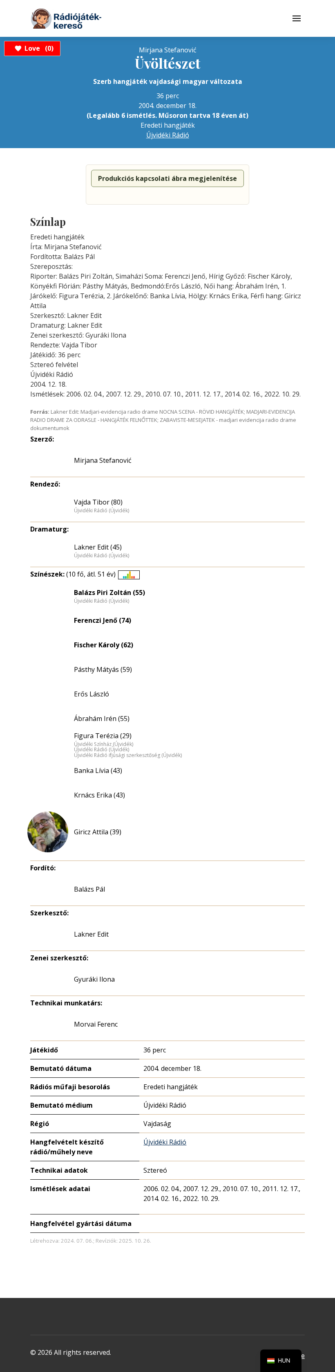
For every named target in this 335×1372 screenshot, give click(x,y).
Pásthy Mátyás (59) (103, 669)
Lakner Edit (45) (98, 547)
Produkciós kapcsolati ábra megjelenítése (167, 178)
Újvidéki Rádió (167, 135)
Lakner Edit (91, 934)
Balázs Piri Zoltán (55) (109, 592)
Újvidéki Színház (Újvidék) (103, 744)
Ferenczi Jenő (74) (102, 620)
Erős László (91, 693)
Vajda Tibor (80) (98, 502)
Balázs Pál (89, 889)
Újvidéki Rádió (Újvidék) (101, 511)
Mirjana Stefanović (103, 460)
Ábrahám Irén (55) (102, 718)
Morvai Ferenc (96, 1024)
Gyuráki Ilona (94, 979)
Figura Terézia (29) (103, 735)
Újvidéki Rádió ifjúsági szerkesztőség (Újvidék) (128, 755)
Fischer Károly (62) (103, 644)
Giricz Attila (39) (97, 831)
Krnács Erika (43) (99, 795)
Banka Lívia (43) (98, 770)
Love (38, 48)
